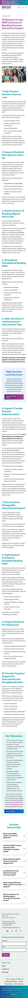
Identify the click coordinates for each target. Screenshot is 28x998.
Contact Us (5, 969)
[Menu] (26, 7)
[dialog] (14, 992)
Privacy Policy (8, 984)
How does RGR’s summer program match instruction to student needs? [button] (12, 848)
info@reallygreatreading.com (11, 927)
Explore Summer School (11, 396)
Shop (3, 966)
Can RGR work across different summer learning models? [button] (11, 873)
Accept (13, 994)
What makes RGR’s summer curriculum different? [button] (10, 836)
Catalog (12, 979)
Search (23, 7)
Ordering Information (11, 981)
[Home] (7, 7)
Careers (21, 981)
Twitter (12, 931)
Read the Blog (10, 811)
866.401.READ (7, 923)
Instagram (16, 931)
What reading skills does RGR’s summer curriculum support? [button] (12, 885)
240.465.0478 (7, 925)
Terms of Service (19, 984)
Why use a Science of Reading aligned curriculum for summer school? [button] (11, 897)
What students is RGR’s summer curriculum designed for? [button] (11, 861)
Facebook (20, 931)
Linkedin (7, 931)
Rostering (5, 972)
